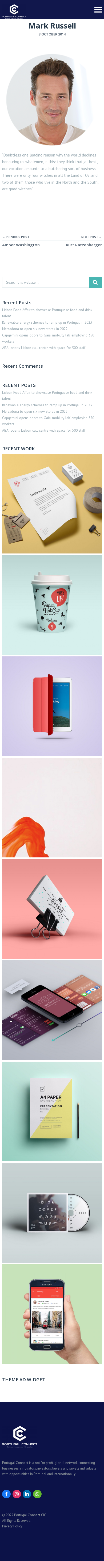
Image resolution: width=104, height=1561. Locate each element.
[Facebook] (6, 1494)
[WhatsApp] (37, 1494)
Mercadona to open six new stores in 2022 (34, 328)
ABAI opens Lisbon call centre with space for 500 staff (43, 347)
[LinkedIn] (27, 1494)
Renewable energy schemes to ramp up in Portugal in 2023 (47, 322)
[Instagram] (17, 1494)
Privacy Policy (12, 1526)
